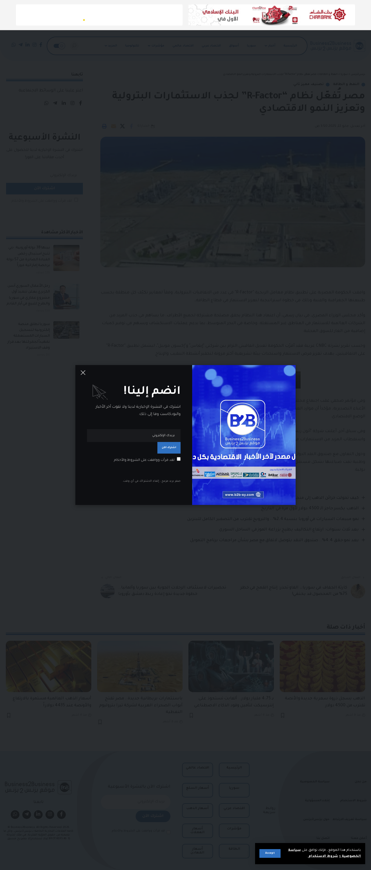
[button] (270, 853)
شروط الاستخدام (323, 856)
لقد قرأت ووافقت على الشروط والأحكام (144, 460)
